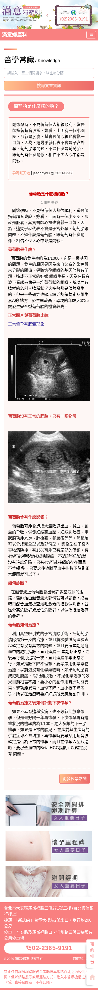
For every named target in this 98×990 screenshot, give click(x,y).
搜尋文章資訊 (49, 85)
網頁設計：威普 (83, 959)
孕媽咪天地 (21, 173)
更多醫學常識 (75, 779)
